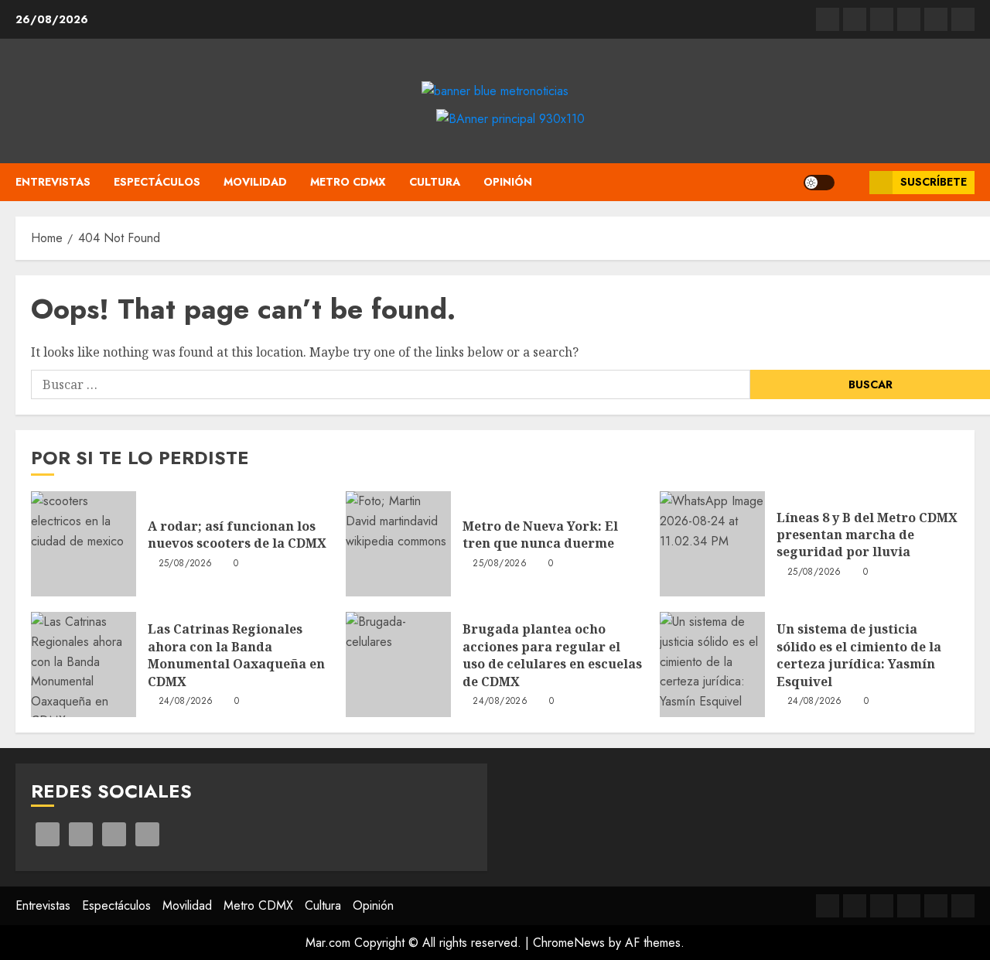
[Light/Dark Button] (819, 182)
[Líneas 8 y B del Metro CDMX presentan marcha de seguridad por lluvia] (712, 543)
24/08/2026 (186, 701)
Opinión (507, 182)
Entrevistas (52, 182)
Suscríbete (933, 182)
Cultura (434, 182)
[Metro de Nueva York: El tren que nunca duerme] (398, 543)
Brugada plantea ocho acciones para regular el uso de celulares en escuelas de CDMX (552, 654)
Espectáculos (157, 182)
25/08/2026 (186, 564)
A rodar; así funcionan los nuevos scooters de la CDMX (237, 535)
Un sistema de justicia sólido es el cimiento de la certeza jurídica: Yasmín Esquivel (859, 654)
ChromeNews (569, 942)
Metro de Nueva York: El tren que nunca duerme (540, 535)
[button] (852, 182)
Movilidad (255, 182)
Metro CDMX (348, 182)
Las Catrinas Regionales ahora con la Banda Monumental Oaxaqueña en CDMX (236, 654)
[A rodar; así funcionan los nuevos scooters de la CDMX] (83, 543)
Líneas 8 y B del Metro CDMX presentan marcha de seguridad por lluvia (867, 535)
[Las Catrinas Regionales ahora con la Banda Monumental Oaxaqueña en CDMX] (83, 664)
